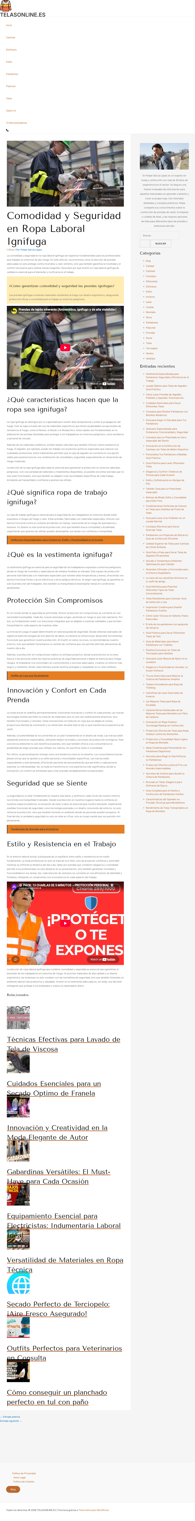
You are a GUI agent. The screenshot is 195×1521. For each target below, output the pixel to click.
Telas (9, 98)
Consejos (151, 276)
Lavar (149, 302)
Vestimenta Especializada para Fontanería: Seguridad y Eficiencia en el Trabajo (167, 377)
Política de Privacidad (24, 1473)
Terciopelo (152, 348)
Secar (149, 337)
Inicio (9, 25)
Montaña (150, 312)
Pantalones (12, 74)
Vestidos (150, 358)
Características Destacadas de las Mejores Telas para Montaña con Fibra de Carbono (167, 713)
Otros (11, 249)
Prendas (150, 332)
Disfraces (11, 49)
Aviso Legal (19, 1477)
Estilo (9, 61)
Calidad (150, 266)
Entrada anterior (10, 1416)
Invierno (150, 296)
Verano (150, 353)
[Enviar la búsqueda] (145, 243)
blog (148, 260)
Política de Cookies (23, 1481)
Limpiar (150, 307)
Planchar (11, 86)
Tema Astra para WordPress (94, 1510)
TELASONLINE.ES (23, 14)
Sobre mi (11, 110)
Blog (13, 1489)
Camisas (10, 37)
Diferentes (152, 281)
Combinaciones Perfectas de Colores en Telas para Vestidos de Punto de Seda (166, 509)
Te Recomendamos (16, 122)
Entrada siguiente (11, 1420)
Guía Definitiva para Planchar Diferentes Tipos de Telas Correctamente (161, 590)
